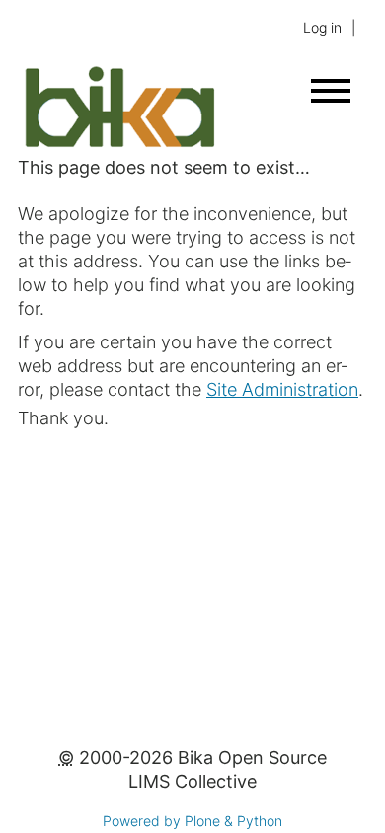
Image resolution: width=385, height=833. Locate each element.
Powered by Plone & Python (192, 820)
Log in (322, 27)
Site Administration (282, 389)
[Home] (119, 143)
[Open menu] (330, 91)
